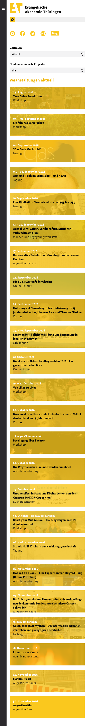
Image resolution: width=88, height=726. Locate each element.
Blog (55, 33)
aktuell (15, 54)
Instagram (43, 33)
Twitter (32, 33)
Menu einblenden (3, 363)
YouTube (12, 33)
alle (13, 70)
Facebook (22, 33)
